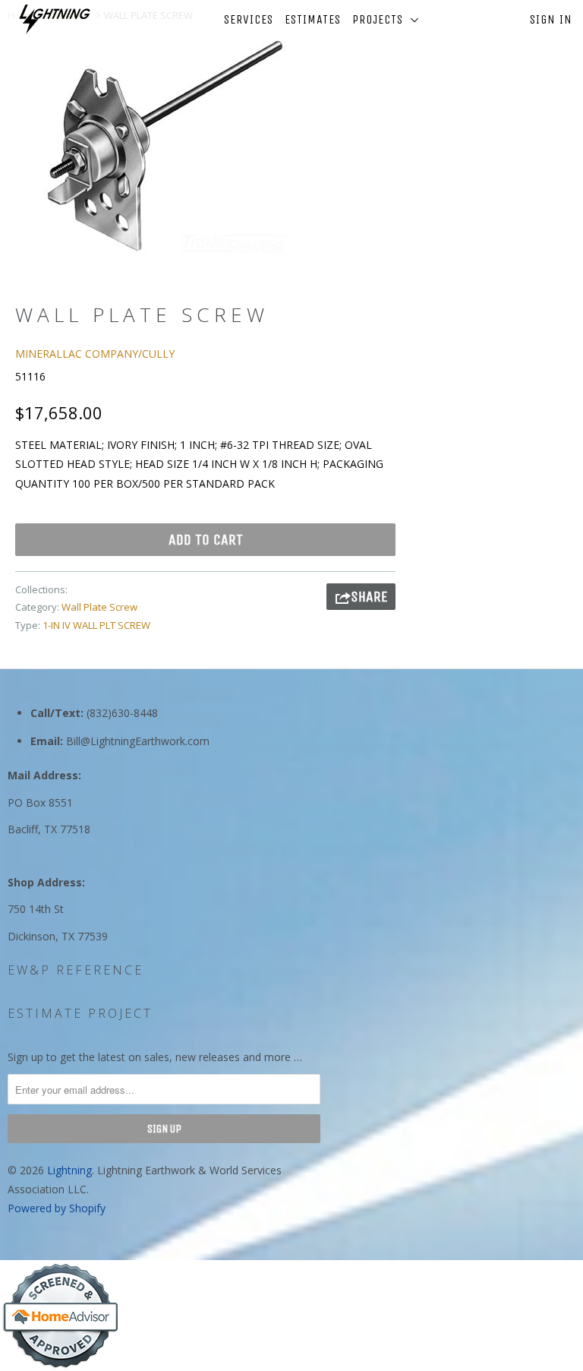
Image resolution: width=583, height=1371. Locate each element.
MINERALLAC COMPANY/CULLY (95, 353)
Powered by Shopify (57, 1208)
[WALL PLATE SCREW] (164, 144)
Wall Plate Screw (99, 607)
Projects (381, 19)
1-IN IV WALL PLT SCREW (96, 625)
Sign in (551, 19)
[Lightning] (55, 19)
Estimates (313, 19)
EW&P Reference (75, 970)
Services (248, 19)
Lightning (69, 1170)
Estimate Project (80, 1013)
